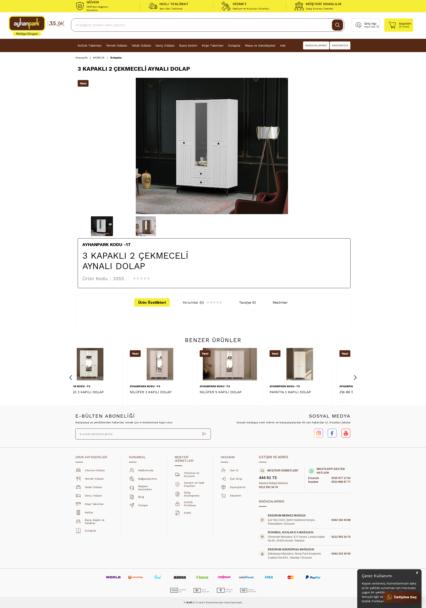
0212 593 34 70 (268, 487)
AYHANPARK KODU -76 (93, 386)
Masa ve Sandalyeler (260, 45)
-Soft (188, 602)
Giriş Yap (370, 23)
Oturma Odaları (95, 470)
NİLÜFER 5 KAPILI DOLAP (169, 392)
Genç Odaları (165, 45)
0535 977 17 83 (341, 478)
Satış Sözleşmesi (191, 494)
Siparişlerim (238, 487)
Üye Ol (375, 26)
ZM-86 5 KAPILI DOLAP (307, 392)
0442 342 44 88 (341, 520)
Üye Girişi (236, 478)
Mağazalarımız (147, 478)
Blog (141, 497)
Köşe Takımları (212, 45)
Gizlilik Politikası (190, 504)
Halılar (89, 512)
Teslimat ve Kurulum (191, 474)
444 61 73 (268, 478)
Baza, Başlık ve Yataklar (95, 521)
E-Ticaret (199, 602)
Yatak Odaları (141, 45)
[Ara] (337, 25)
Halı (283, 45)
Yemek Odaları (116, 45)
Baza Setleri (188, 45)
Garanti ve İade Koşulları (194, 484)
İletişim (143, 505)
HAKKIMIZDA (340, 45)
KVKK (187, 512)
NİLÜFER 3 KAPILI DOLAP (99, 392)
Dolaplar (234, 45)
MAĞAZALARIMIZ (316, 45)
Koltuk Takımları (90, 45)
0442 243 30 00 (341, 553)
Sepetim (235, 495)
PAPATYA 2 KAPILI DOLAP (238, 392)
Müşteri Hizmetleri (145, 488)
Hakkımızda (145, 470)
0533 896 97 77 (341, 481)
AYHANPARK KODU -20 (303, 386)
